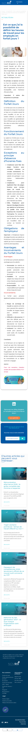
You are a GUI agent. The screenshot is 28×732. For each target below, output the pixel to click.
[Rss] (7, 722)
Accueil (3, 11)
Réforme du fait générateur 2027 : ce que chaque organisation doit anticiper (12, 621)
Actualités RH (9, 11)
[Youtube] (6, 722)
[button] (14, 418)
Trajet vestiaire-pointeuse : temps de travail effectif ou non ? (13, 527)
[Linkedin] (2, 722)
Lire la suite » (7, 502)
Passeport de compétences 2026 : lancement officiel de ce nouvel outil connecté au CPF (14, 571)
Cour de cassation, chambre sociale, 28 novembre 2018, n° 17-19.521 (14, 370)
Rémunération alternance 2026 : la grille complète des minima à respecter (12, 485)
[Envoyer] (22, 438)
